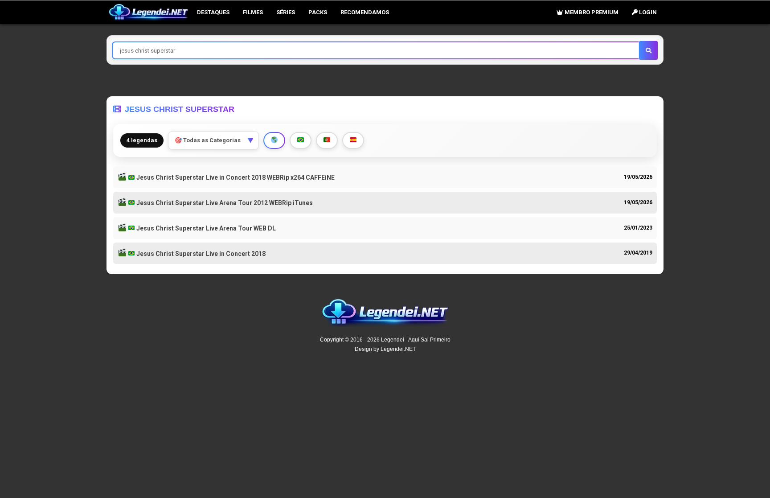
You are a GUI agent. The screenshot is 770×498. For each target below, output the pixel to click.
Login (647, 12)
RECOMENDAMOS (364, 12)
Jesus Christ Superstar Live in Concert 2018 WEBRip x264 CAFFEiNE (235, 177)
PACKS (317, 12)
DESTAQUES (213, 12)
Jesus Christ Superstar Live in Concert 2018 (200, 253)
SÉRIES (285, 12)
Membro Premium (590, 12)
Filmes (253, 12)
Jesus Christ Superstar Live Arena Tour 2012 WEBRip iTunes (224, 202)
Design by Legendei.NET (385, 349)
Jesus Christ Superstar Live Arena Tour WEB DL (205, 228)
